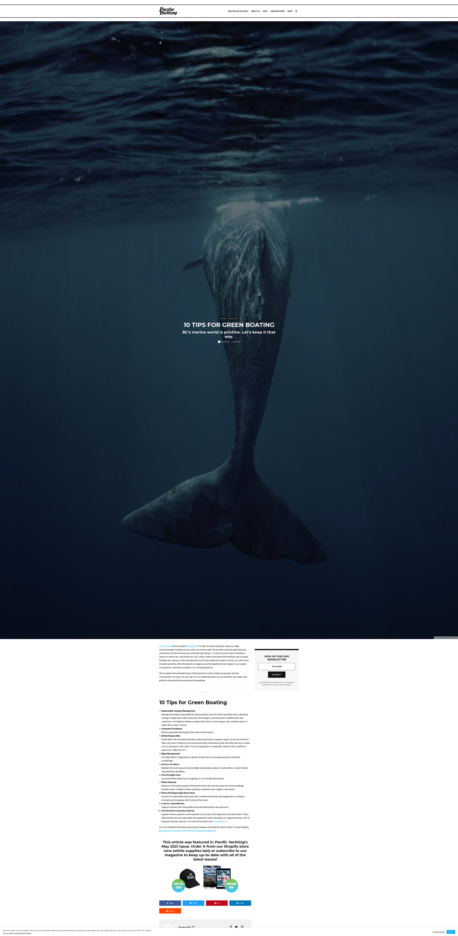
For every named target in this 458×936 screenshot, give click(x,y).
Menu (289, 11)
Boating (223, 318)
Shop (265, 11)
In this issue (165, 646)
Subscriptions (277, 11)
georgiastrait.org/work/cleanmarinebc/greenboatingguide (187, 830)
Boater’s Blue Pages (238, 11)
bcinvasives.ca (220, 821)
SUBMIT (277, 674)
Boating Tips (233, 318)
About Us (255, 11)
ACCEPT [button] (451, 932)
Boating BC (225, 341)
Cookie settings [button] (439, 932)
